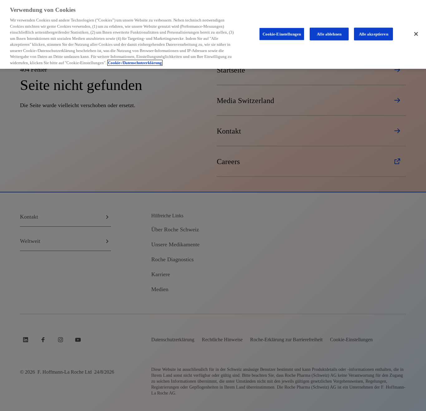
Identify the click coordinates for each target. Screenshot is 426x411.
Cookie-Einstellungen (282, 33)
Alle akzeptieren (373, 33)
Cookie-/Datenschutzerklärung (135, 62)
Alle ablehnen (329, 33)
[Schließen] (416, 34)
